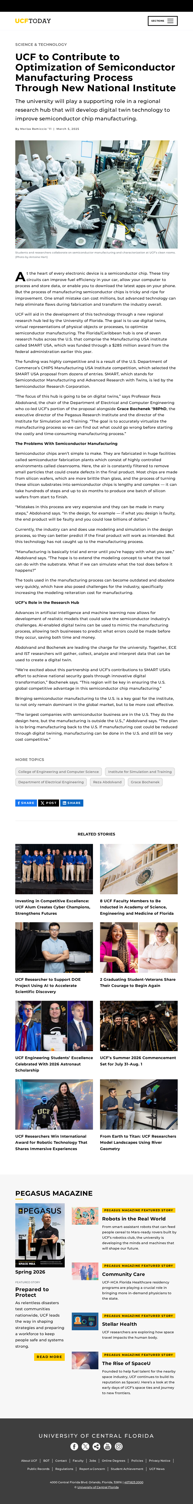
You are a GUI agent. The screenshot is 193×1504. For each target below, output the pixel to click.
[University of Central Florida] (46, 5)
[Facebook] (74, 1446)
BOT (46, 1460)
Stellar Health (119, 1324)
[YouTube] (108, 1446)
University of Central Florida (96, 1436)
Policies (137, 1460)
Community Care (123, 1274)
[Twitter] (85, 1446)
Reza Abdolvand (107, 782)
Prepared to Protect (32, 1292)
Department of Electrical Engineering (51, 782)
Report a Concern (92, 1469)
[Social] (96, 1446)
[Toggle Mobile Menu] (176, 5)
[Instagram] (119, 1446)
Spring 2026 (30, 1271)
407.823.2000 (133, 1482)
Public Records (38, 1469)
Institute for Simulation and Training (140, 772)
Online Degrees (113, 1460)
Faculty (78, 1460)
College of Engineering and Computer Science (58, 772)
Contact (61, 1460)
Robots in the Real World (134, 1219)
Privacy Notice (159, 1460)
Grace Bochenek (145, 782)
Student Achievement (127, 1469)
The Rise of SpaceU (126, 1363)
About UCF (29, 1460)
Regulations (64, 1469)
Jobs (92, 1460)
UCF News (157, 1469)
